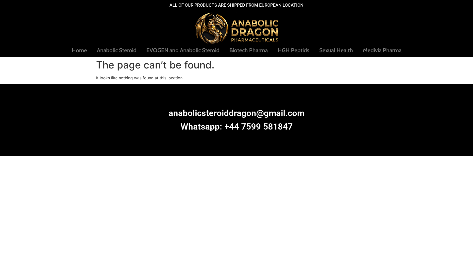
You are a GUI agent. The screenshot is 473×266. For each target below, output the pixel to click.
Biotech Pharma (248, 50)
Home (79, 50)
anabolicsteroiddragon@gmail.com (236, 113)
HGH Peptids (293, 50)
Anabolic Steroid (116, 50)
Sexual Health (336, 50)
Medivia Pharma (382, 50)
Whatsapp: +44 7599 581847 (237, 127)
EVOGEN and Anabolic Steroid (183, 50)
